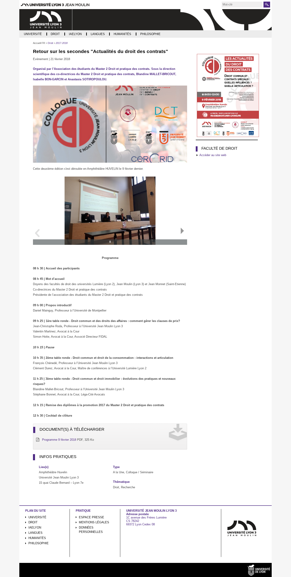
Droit (33, 522)
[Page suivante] (182, 231)
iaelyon (34, 527)
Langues (35, 532)
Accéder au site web (212, 155)
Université (37, 517)
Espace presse (91, 517)
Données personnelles (91, 530)
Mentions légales (94, 522)
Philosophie (38, 543)
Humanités (37, 538)
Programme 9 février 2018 (59, 439)
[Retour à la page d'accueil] (45, 19)
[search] (242, 5)
